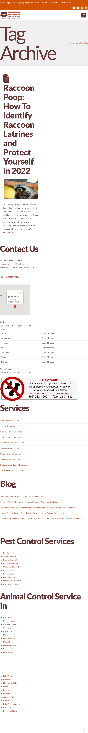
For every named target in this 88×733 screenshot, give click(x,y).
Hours (2, 329)
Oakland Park (8, 697)
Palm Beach (8, 700)
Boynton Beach (9, 621)
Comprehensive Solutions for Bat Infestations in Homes (23, 496)
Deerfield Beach (10, 638)
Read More (8, 232)
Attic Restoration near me (12, 470)
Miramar (6, 693)
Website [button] (5, 264)
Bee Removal (8, 574)
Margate (7, 690)
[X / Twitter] (78, 8)
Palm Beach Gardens (11, 704)
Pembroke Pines (10, 711)
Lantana (6, 679)
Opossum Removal (11, 567)
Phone (3, 277)
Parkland (7, 707)
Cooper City (8, 628)
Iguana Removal (10, 560)
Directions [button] (19, 264)
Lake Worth (8, 676)
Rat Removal (8, 553)
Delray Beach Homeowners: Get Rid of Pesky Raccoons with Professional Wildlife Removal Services (41, 518)
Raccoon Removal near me (13, 437)
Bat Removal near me (10, 448)
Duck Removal (9, 577)
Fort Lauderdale (10, 645)
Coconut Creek (9, 624)
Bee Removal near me (11, 459)
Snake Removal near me (11, 426)
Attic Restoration (10, 584)
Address (4, 322)
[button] (83, 15)
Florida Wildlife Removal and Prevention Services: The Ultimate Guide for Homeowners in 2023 (39, 507)
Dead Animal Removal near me (14, 465)
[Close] (20, 292)
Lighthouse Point (10, 683)
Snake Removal (9, 556)
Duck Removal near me (11, 454)
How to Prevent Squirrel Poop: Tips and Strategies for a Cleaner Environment (32, 513)
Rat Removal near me (10, 420)
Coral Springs (8, 631)
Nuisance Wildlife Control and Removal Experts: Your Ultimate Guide (28, 502)
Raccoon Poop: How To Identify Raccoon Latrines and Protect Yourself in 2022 (18, 129)
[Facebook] (74, 8)
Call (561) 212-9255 (24, 3)
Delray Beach (9, 642)
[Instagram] (86, 8)
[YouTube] (82, 8)
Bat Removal (8, 570)
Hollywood (7, 652)
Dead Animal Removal (12, 580)
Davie (5, 635)
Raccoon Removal (10, 563)
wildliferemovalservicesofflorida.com (15, 372)
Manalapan (8, 686)
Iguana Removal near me (12, 432)
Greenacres (8, 648)
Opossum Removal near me (13, 443)
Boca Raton (8, 617)
